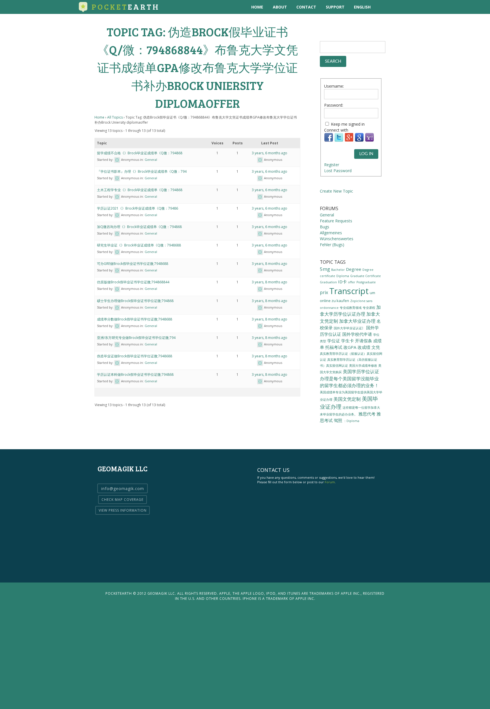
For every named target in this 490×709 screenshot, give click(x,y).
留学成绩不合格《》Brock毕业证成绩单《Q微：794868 (139, 153)
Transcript (349, 291)
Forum (330, 482)
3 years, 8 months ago (269, 263)
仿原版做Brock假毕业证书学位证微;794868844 (133, 282)
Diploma (342, 276)
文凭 (375, 347)
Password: (333, 105)
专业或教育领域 (351, 308)
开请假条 (363, 340)
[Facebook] (328, 140)
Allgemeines (331, 232)
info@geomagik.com (122, 488)
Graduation (328, 282)
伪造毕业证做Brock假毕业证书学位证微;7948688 (134, 356)
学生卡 (347, 340)
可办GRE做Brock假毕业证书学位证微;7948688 (132, 263)
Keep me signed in (348, 124)
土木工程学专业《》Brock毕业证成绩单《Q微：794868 (139, 189)
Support (335, 7)
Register (331, 164)
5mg (325, 269)
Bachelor (338, 270)
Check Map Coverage (122, 499)
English (362, 7)
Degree (353, 269)
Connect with (336, 130)
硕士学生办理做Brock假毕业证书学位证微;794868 (135, 300)
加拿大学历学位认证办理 (350, 310)
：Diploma (351, 421)
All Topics (115, 117)
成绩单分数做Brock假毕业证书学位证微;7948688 (134, 319)
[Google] (359, 140)
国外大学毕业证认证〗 (349, 328)
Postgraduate (366, 282)
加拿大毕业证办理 (357, 321)
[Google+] (349, 140)
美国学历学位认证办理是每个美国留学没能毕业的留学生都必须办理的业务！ (349, 378)
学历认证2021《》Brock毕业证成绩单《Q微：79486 (137, 208)
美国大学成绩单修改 (363, 365)
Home (257, 7)
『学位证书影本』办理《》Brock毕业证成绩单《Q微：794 (142, 171)
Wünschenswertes (336, 238)
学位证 (333, 340)
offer (351, 282)
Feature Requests (336, 220)
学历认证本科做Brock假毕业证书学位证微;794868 (135, 374)
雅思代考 (366, 414)
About (280, 7)
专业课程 (369, 308)
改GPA (349, 347)
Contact (306, 7)
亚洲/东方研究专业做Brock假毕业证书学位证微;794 (136, 337)
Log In (366, 154)
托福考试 (333, 347)
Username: (334, 86)
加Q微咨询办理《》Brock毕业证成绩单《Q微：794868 (139, 226)
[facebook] (405, 7)
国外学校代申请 (357, 334)
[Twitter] (338, 140)
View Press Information (123, 510)
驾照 (338, 420)
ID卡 (342, 281)
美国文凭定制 (347, 399)
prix (324, 292)
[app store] (382, 7)
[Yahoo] (369, 140)
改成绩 (364, 347)
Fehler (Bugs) (332, 244)
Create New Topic (336, 191)
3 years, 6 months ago (269, 153)
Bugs (324, 226)
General (151, 159)
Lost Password (338, 170)
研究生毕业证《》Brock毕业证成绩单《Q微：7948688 (139, 245)
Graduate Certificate (365, 276)
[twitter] (394, 7)
